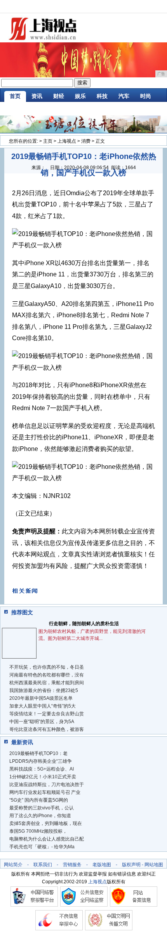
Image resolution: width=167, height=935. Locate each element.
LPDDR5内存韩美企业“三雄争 (40, 761)
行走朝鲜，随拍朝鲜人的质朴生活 (84, 623)
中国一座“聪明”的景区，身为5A (41, 721)
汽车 (123, 96)
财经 (58, 96)
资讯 (36, 96)
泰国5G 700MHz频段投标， (38, 831)
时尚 (145, 96)
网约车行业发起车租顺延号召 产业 (44, 792)
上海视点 (66, 141)
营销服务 (72, 864)
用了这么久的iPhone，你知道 (40, 815)
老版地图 (101, 864)
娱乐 (80, 96)
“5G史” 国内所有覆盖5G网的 (38, 800)
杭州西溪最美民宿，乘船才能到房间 (46, 682)
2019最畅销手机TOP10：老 (38, 753)
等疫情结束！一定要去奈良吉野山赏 (46, 714)
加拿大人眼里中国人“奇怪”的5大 (42, 706)
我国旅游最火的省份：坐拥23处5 (43, 690)
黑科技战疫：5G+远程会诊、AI (41, 769)
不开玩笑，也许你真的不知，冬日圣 (46, 667)
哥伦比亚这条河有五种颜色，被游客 (46, 729)
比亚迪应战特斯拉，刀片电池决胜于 (46, 784)
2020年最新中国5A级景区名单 (41, 698)
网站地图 (153, 864)
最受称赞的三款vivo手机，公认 (41, 808)
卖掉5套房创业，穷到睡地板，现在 (45, 823)
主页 (47, 141)
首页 (15, 96)
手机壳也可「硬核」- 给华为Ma (42, 846)
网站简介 (13, 864)
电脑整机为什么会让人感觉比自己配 (46, 839)
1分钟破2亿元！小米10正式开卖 (42, 776)
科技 (102, 96)
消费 (85, 141)
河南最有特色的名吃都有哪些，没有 (46, 675)
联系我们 (42, 864)
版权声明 (131, 864)
